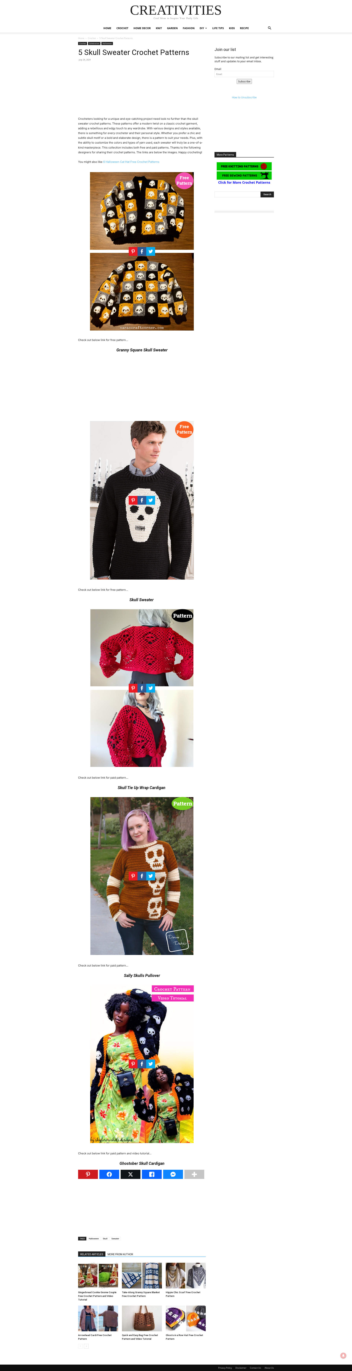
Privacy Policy (225, 1367)
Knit (159, 28)
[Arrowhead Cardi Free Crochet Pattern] (98, 1318)
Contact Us (255, 1367)
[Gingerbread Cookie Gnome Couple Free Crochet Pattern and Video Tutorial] (98, 1275)
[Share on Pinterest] (88, 1174)
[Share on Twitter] (130, 1174)
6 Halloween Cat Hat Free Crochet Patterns (131, 162)
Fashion (189, 28)
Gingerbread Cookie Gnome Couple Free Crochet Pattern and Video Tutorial (97, 1296)
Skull (105, 1238)
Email (217, 69)
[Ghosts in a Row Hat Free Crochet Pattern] (186, 1318)
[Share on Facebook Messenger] (173, 1174)
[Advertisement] (142, 90)
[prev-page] (80, 1346)
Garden (172, 28)
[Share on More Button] (194, 1174)
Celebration (94, 43)
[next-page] (86, 1346)
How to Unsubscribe (244, 97)
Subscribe (244, 81)
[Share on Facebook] (109, 1174)
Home (107, 28)
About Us (269, 1367)
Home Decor (142, 28)
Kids (232, 28)
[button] (269, 28)
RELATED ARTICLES (91, 1254)
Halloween (107, 43)
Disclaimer (240, 1367)
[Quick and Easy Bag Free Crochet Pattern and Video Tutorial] (142, 1318)
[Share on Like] (152, 1174)
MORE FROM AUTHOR (120, 1254)
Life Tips (218, 28)
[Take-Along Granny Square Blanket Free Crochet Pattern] (142, 1275)
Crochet (122, 28)
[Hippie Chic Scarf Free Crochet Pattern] (186, 1275)
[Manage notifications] (343, 1356)
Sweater (115, 1238)
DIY (202, 28)
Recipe (244, 28)
